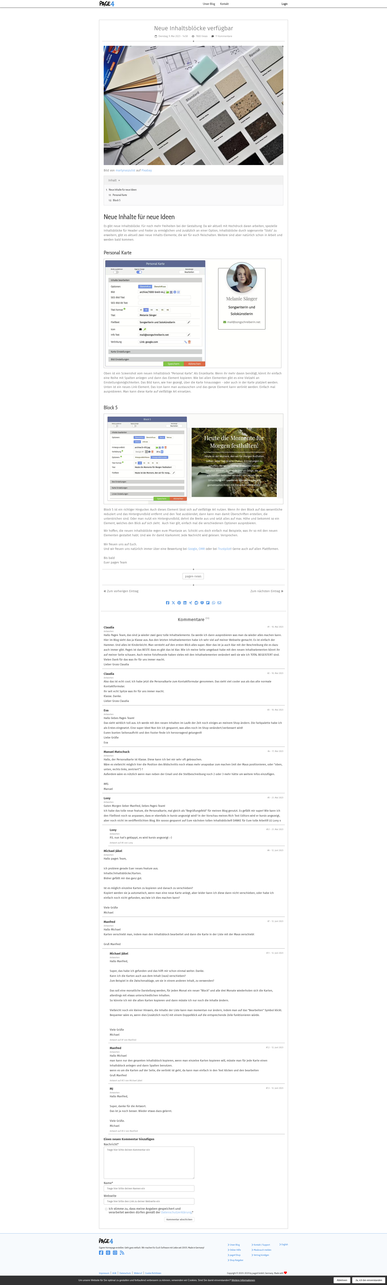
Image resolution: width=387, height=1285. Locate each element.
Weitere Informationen (243, 1280)
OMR (202, 549)
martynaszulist (125, 170)
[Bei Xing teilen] (190, 603)
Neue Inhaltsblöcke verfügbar (193, 28)
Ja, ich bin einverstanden (368, 1280)
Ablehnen (342, 1280)
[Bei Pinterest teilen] (179, 603)
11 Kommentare (223, 36)
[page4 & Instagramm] (116, 1254)
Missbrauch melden (262, 1249)
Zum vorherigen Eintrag (122, 591)
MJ (111, 1088)
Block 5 (116, 200)
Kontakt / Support (262, 1244)
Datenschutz (125, 1273)
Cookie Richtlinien (153, 1273)
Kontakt (224, 4)
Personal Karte (120, 195)
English (284, 1244)
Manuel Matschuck (117, 752)
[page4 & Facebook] (102, 1254)
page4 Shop (235, 1255)
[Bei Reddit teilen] (196, 603)
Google (192, 549)
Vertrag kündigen (261, 1255)
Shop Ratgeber (236, 1260)
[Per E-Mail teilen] (219, 603)
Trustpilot (224, 549)
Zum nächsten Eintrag (265, 591)
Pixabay (146, 170)
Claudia (109, 627)
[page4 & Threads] (109, 1254)
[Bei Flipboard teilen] (207, 603)
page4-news (193, 576)
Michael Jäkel (113, 851)
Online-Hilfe (235, 1249)
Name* (108, 1183)
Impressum (104, 1273)
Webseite (110, 1196)
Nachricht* (111, 1144)
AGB (114, 1273)
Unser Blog (209, 4)
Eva (106, 710)
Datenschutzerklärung (176, 1212)
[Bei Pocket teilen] (202, 603)
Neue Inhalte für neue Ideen (123, 189)
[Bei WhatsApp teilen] (213, 603)
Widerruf (138, 1273)
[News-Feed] (123, 1254)
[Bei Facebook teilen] (167, 603)
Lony (107, 798)
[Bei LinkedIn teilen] (184, 603)
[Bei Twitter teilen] (173, 603)
